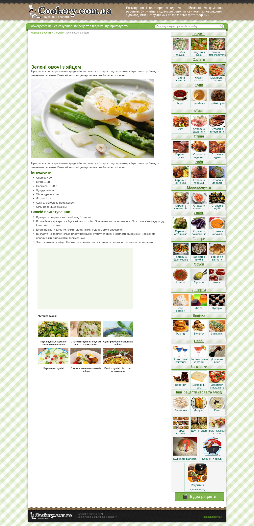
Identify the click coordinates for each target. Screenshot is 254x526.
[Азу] (181, 126)
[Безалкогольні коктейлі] (199, 356)
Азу (180, 128)
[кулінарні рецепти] (73, 18)
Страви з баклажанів (199, 233)
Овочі (199, 213)
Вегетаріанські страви (217, 432)
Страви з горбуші (199, 181)
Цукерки (217, 308)
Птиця (199, 136)
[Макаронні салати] (217, 74)
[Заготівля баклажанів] (217, 382)
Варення (180, 384)
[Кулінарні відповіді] (185, 454)
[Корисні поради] (212, 454)
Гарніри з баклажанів (180, 258)
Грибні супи (217, 103)
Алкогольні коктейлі (181, 360)
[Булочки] (199, 330)
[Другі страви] (199, 427)
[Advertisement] (99, 50)
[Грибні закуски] (181, 49)
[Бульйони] (199, 100)
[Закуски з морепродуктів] (217, 49)
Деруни (199, 410)
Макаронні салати (217, 79)
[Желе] (199, 305)
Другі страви (199, 430)
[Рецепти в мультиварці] (197, 480)
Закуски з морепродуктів (217, 53)
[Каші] (217, 407)
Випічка (199, 315)
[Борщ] (181, 100)
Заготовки (198, 367)
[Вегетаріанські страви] (217, 427)
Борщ (180, 103)
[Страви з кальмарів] (181, 202)
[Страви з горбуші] (199, 177)
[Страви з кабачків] (217, 228)
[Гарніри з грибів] (199, 254)
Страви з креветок (199, 207)
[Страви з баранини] (199, 126)
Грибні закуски (180, 53)
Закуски (198, 34)
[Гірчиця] (199, 279)
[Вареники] (181, 407)
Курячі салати (198, 79)
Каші (217, 410)
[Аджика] (181, 279)
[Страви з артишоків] (181, 228)
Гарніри (199, 239)
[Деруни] (199, 407)
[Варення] (181, 382)
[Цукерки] (217, 305)
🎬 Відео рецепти (199, 496)
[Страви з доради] (217, 177)
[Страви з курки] (217, 151)
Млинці (180, 333)
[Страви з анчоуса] (181, 177)
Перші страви (180, 432)
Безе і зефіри (180, 309)
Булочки (199, 333)
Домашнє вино (217, 360)
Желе (199, 308)
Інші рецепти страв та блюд (199, 392)
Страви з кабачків (217, 233)
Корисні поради (212, 458)
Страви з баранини (198, 130)
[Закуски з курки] (199, 49)
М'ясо (199, 111)
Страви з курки (217, 156)
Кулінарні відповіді (185, 458)
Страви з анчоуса (180, 181)
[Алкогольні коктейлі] (181, 356)
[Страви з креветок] (199, 202)
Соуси (199, 264)
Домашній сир (198, 386)
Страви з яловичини (217, 130)
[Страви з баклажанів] (199, 228)
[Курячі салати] (199, 74)
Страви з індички (199, 156)
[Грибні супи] (217, 100)
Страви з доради (217, 181)
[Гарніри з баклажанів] (181, 254)
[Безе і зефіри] (181, 305)
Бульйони (199, 103)
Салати (199, 60)
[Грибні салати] (181, 74)
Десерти (199, 290)
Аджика (180, 282)
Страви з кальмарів (180, 207)
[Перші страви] (181, 427)
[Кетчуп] (217, 279)
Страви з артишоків (180, 233)
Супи (199, 85)
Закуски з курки (199, 53)
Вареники (180, 410)
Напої (199, 341)
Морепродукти (199, 187)
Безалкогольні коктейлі (200, 360)
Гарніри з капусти (217, 258)
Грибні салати (180, 79)
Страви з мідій (217, 207)
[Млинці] (181, 330)
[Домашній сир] (199, 382)
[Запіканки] (217, 330)
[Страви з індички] (199, 151)
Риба (199, 162)
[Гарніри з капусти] (217, 254)
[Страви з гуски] (181, 151)
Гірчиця (199, 282)
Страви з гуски (180, 156)
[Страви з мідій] (217, 202)
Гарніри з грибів (199, 258)
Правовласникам (212, 516)
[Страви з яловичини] (217, 126)
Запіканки (217, 333)
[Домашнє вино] (217, 356)
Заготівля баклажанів (217, 386)
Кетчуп (217, 282)
